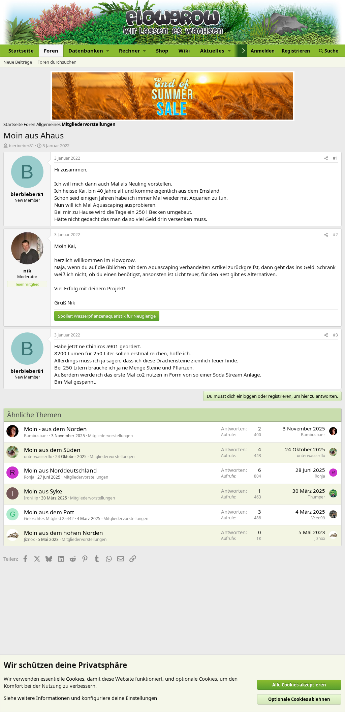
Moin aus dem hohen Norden (63, 533)
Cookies (75, 678)
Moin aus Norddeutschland (60, 470)
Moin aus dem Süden (52, 450)
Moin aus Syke (43, 491)
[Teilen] (326, 158)
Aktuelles (212, 50)
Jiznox (29, 539)
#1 (335, 158)
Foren (51, 50)
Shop (162, 50)
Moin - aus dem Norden (55, 429)
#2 (335, 234)
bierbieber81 (21, 145)
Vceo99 (318, 518)
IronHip (31, 498)
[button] (88, 50)
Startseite (21, 50)
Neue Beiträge (17, 62)
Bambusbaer (36, 436)
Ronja (29, 477)
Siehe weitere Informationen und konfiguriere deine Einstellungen (80, 697)
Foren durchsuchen (56, 62)
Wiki (184, 50)
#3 (335, 335)
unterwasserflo (38, 456)
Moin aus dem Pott (49, 512)
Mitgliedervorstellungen (110, 436)
